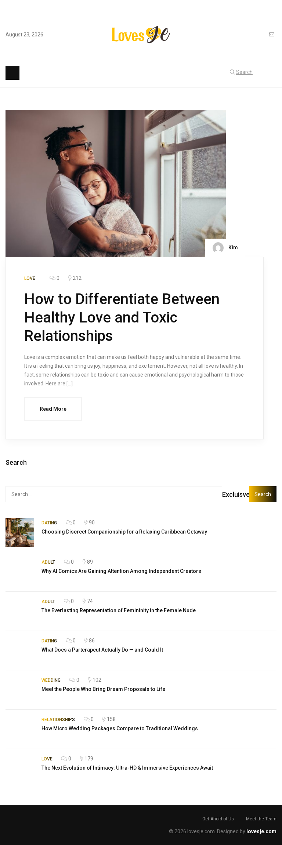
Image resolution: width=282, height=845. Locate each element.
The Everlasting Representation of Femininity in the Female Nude (118, 610)
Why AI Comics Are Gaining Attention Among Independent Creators (121, 571)
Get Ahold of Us (218, 818)
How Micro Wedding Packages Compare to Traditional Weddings (119, 728)
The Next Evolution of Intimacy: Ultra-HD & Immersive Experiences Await (127, 768)
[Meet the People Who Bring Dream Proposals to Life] (20, 689)
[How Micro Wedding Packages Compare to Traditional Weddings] (20, 729)
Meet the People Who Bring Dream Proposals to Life (103, 689)
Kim (232, 247)
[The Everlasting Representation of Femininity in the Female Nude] (20, 611)
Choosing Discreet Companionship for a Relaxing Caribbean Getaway (124, 532)
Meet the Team (261, 818)
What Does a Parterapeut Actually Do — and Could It (102, 650)
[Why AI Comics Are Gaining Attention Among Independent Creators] (20, 571)
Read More (53, 409)
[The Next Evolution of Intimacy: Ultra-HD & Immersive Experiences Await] (20, 768)
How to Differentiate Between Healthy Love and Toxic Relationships (122, 317)
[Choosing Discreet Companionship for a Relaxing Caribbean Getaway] (20, 532)
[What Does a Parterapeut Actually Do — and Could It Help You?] (20, 650)
